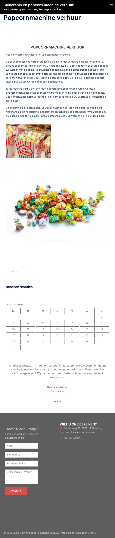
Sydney (92, 532)
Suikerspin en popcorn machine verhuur (39, 5)
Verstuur (15, 491)
